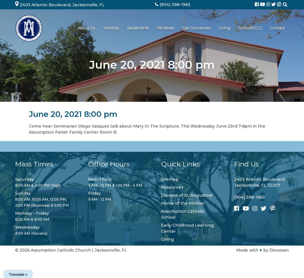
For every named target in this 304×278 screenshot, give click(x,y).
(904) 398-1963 (249, 197)
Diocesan (279, 250)
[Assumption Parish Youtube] (263, 5)
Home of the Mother (183, 203)
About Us (86, 27)
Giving (224, 27)
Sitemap (169, 179)
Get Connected (196, 27)
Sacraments (138, 27)
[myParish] (279, 4)
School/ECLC (250, 27)
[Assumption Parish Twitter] (274, 5)
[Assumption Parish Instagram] (268, 5)
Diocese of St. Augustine (186, 195)
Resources (172, 187)
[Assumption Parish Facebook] (257, 5)
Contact (277, 27)
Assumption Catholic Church (61, 250)
